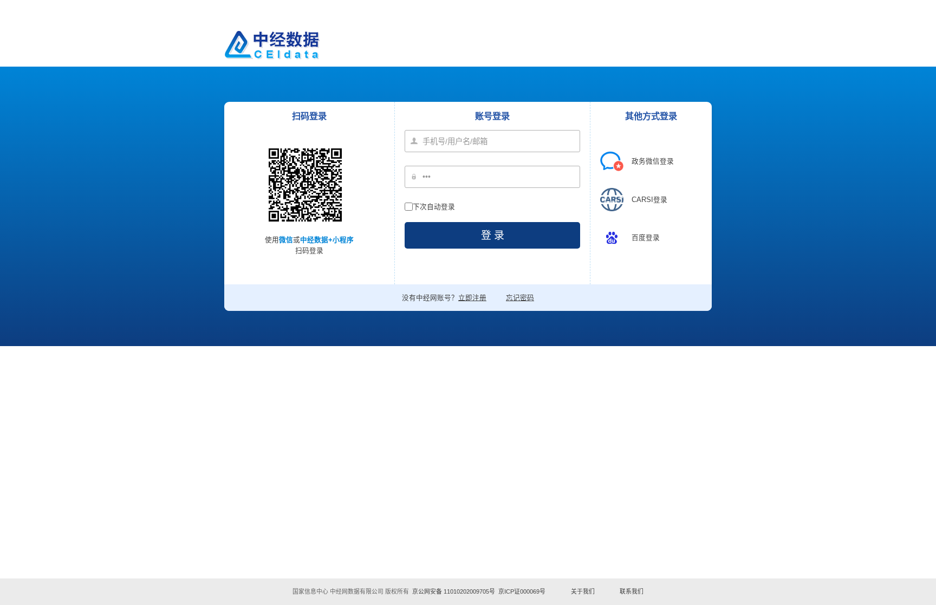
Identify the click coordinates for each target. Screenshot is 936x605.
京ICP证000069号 (521, 591)
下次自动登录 (434, 207)
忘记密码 (520, 298)
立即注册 (472, 298)
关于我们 (583, 591)
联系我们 (632, 591)
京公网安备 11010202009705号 (453, 591)
